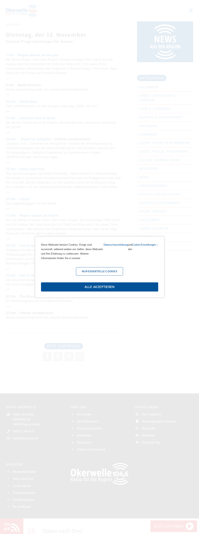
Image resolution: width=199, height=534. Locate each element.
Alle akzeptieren (100, 287)
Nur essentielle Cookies (99, 271)
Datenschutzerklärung (116, 244)
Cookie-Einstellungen (144, 244)
